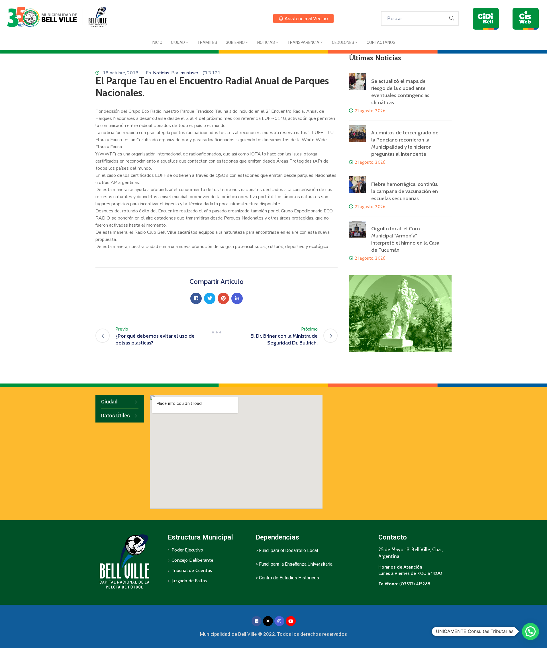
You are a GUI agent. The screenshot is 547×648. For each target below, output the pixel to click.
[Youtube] (291, 621)
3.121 (214, 73)
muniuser (189, 73)
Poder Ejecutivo (187, 550)
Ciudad (178, 42)
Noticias (266, 42)
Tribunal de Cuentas (192, 570)
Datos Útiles (115, 416)
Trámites (207, 42)
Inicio (157, 42)
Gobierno (235, 42)
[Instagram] (279, 621)
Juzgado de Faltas (189, 580)
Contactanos (381, 42)
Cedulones (343, 42)
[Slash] (216, 332)
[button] (303, 18)
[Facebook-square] (257, 621)
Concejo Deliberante (192, 560)
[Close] (268, 621)
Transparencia (303, 42)
